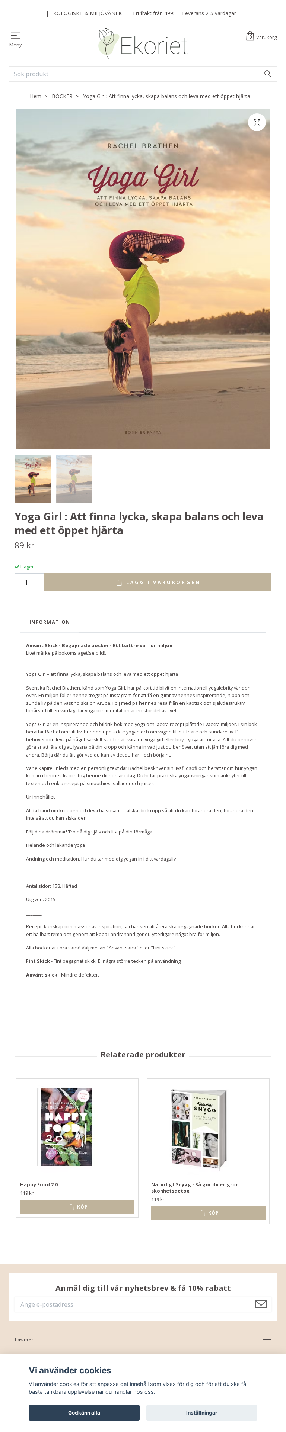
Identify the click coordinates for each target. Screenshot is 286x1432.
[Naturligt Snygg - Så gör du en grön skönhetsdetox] (197, 1129)
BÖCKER (62, 96)
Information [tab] (49, 622)
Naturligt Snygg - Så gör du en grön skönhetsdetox (195, 1187)
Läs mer (24, 1339)
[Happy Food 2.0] (66, 1129)
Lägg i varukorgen (162, 582)
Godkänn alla (84, 1413)
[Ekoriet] (142, 43)
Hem (35, 96)
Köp (82, 1207)
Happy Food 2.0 (39, 1184)
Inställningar (201, 1413)
